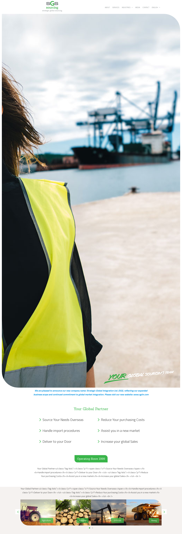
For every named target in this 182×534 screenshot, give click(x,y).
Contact (146, 7)
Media (137, 7)
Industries (126, 7)
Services (115, 7)
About (107, 7)
